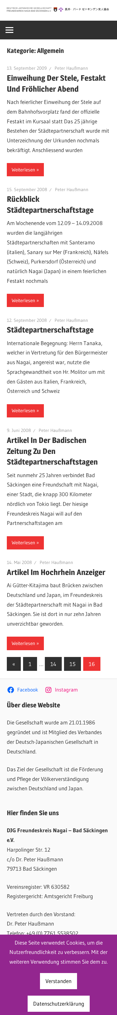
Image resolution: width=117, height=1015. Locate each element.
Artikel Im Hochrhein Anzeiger (56, 572)
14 (53, 664)
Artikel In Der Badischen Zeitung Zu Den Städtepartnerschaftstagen (52, 451)
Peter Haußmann (71, 68)
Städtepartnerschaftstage (50, 329)
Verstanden (59, 981)
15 (72, 664)
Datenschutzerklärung (58, 1003)
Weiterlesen (23, 170)
